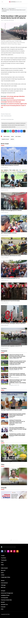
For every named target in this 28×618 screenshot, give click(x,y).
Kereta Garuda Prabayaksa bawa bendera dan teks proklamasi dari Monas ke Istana (13, 255)
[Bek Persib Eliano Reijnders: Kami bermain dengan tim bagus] (4, 369)
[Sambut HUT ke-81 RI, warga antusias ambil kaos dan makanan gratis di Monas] (14, 223)
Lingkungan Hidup (5, 577)
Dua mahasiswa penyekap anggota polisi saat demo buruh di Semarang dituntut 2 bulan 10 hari (14, 105)
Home (4, 8)
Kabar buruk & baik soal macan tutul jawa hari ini (12, 481)
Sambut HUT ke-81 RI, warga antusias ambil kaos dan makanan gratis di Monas (14, 232)
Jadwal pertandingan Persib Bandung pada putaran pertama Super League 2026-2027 (17, 356)
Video (2, 464)
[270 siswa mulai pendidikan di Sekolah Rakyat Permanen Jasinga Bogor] (4, 429)
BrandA (3, 602)
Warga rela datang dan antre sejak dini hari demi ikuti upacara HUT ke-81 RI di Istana (14, 300)
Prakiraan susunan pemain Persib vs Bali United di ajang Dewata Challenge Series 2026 (17, 362)
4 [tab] (16, 462)
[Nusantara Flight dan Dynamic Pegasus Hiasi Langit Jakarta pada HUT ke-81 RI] (14, 155)
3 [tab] (14, 462)
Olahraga (3, 585)
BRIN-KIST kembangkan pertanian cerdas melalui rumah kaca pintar (13, 458)
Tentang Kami (4, 597)
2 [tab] (12, 462)
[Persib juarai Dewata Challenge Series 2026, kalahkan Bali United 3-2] (4, 375)
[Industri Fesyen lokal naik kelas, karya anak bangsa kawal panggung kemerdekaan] (14, 200)
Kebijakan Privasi (5, 595)
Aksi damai (18, 136)
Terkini (2, 555)
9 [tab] (20, 486)
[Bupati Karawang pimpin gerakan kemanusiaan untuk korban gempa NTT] (4, 415)
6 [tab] (15, 486)
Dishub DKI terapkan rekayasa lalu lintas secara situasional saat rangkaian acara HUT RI (13, 345)
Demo (12, 136)
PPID (2, 609)
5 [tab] (18, 462)
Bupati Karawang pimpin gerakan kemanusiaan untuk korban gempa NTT (17, 415)
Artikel (2, 575)
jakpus (12, 139)
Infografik (3, 487)
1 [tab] (10, 462)
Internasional (4, 582)
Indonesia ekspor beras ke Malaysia (14, 536)
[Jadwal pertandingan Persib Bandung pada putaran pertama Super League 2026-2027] (4, 356)
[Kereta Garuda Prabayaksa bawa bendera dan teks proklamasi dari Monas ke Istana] (14, 246)
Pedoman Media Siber (6, 600)
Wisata (2, 580)
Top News (4, 388)
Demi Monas (7, 136)
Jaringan (3, 590)
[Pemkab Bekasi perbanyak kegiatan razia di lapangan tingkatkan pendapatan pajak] (14, 400)
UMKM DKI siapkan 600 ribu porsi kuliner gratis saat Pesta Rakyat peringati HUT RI (13, 277)
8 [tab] (19, 486)
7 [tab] (17, 486)
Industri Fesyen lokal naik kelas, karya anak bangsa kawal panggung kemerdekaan (12, 209)
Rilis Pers (3, 587)
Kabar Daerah (4, 568)
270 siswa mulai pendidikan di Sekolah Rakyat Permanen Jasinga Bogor (17, 429)
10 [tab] (22, 486)
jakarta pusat (5, 139)
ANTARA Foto (4, 604)
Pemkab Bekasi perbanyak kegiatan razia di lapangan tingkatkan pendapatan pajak (12, 409)
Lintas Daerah (11, 8)
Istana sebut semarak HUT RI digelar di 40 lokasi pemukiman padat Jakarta (14, 187)
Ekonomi (3, 570)
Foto (2, 441)
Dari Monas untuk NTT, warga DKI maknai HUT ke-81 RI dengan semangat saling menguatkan (13, 322)
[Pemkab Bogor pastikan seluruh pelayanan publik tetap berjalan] (4, 435)
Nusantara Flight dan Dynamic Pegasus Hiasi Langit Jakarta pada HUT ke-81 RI (12, 164)
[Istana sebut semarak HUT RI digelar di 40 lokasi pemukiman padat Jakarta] (14, 178)
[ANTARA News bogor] (15, 1)
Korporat (3, 606)
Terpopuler (4, 351)
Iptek (2, 572)
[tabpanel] (14, 453)
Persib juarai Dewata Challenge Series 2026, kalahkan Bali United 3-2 (17, 375)
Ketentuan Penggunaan (7, 593)
